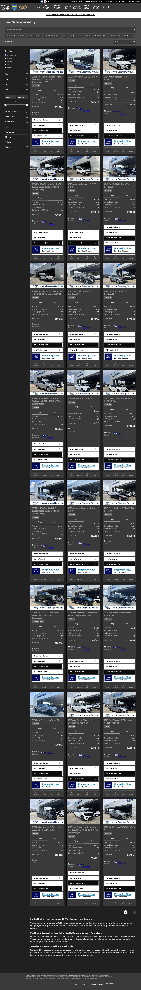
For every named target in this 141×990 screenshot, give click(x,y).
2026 (15, 36)
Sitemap (75, 984)
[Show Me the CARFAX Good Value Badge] (35, 114)
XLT (39, 36)
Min (5, 94)
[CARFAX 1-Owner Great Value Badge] (35, 222)
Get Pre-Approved (39, 125)
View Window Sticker (40, 136)
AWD (64, 36)
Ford (7, 36)
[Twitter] (48, 1)
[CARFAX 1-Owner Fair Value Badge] (107, 648)
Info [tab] (55, 90)
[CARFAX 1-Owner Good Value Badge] (107, 434)
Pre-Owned (57, 7)
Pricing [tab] (40, 90)
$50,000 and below (130, 36)
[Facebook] (41, 1)
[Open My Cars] (108, 7)
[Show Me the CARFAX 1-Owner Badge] (35, 436)
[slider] (5, 105)
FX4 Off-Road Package (51, 36)
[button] (47, 85)
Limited (88, 36)
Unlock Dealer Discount (41, 120)
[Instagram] (45, 1)
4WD (22, 36)
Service (86, 7)
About (96, 7)
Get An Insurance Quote (41, 130)
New (46, 7)
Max (17, 94)
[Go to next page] (134, 912)
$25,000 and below (100, 36)
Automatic (31, 36)
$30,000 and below (76, 36)
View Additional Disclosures (96, 984)
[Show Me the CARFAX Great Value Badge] (71, 109)
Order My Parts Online (77, 7)
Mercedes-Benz (115, 36)
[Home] (5, 7)
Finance (68, 7)
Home (38, 7)
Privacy (83, 984)
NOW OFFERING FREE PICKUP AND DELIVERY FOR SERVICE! (70, 14)
